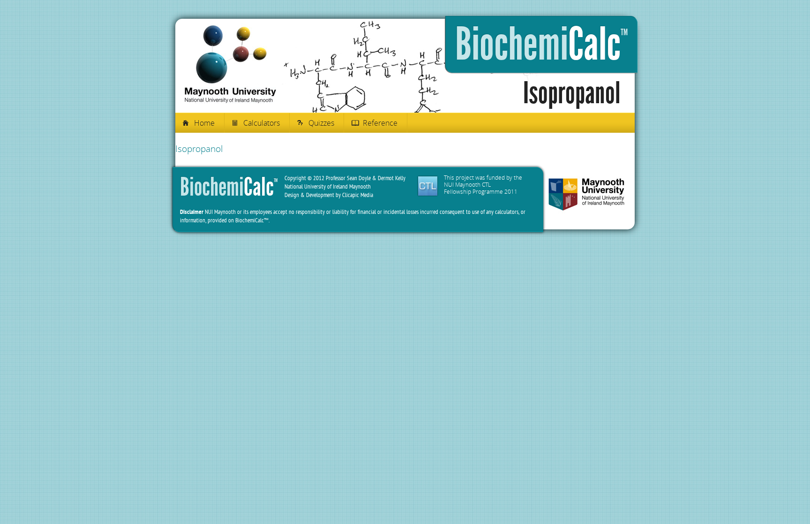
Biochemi (541, 44)
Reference (380, 123)
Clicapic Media (357, 195)
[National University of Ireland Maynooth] (586, 195)
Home (204, 123)
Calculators (261, 123)
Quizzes (321, 123)
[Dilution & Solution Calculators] (230, 101)
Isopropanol (199, 148)
